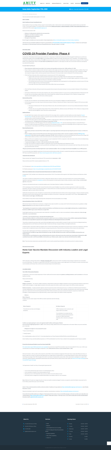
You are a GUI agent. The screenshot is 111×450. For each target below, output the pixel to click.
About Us (42, 3)
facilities (24, 175)
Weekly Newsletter (33, 14)
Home (72, 9)
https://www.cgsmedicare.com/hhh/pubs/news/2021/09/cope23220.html (46, 166)
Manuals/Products (56, 3)
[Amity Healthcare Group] (29, 3)
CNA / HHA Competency (51, 435)
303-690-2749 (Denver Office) (30, 426)
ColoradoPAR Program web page (29, 359)
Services (48, 3)
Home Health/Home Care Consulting (53, 427)
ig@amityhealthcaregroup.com (41, 27)
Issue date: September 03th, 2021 (30, 404)
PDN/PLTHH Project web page (78, 358)
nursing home (40, 180)
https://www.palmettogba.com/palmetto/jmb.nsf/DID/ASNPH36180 (47, 168)
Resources (77, 3)
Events (72, 3)
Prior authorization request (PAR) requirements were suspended (35, 346)
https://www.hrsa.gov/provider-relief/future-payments (50, 152)
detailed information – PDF (57, 122)
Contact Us (84, 3)
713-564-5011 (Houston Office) (31, 423)
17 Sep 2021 (26, 14)
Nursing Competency (50, 433)
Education (65, 3)
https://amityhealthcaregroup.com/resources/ (70, 391)
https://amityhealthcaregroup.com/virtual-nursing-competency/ (66, 40)
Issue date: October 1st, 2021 (81, 404)
